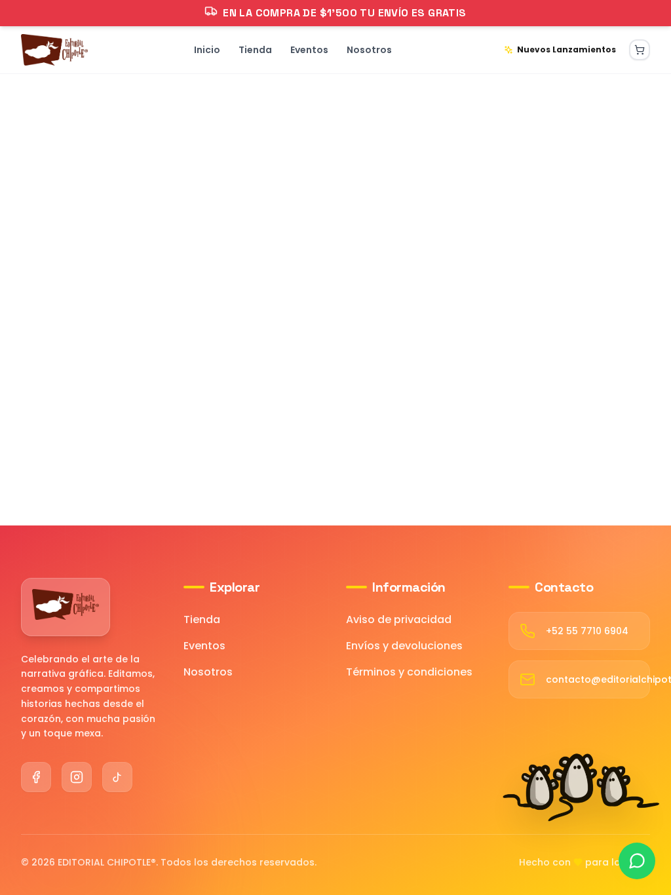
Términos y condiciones (409, 671)
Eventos (204, 645)
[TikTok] (117, 777)
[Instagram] (77, 777)
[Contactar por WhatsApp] (637, 861)
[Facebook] (36, 777)
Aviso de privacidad (398, 619)
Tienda (201, 619)
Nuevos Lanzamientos (566, 49)
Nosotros (208, 671)
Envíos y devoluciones (404, 645)
